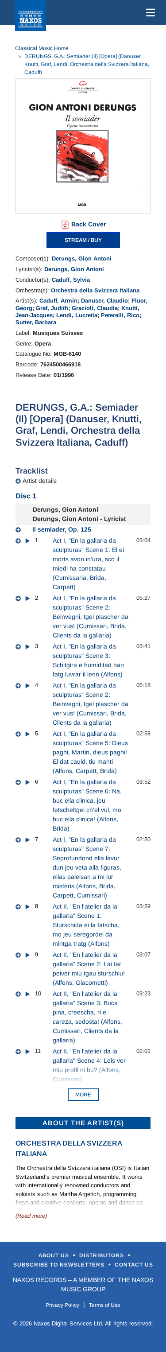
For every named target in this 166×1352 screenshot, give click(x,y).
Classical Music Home (42, 48)
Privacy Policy (62, 1305)
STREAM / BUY (83, 240)
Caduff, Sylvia (71, 279)
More (83, 1095)
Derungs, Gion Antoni (82, 258)
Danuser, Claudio (104, 300)
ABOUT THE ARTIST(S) (83, 1123)
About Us (55, 1255)
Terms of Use (104, 1305)
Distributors (102, 1255)
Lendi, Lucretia (76, 315)
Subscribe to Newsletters (59, 1265)
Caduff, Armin (58, 300)
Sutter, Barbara (35, 322)
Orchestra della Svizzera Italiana (95, 290)
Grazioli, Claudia (95, 308)
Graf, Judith (52, 308)
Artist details (40, 480)
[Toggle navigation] (149, 12)
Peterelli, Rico (120, 315)
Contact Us (134, 1265)
